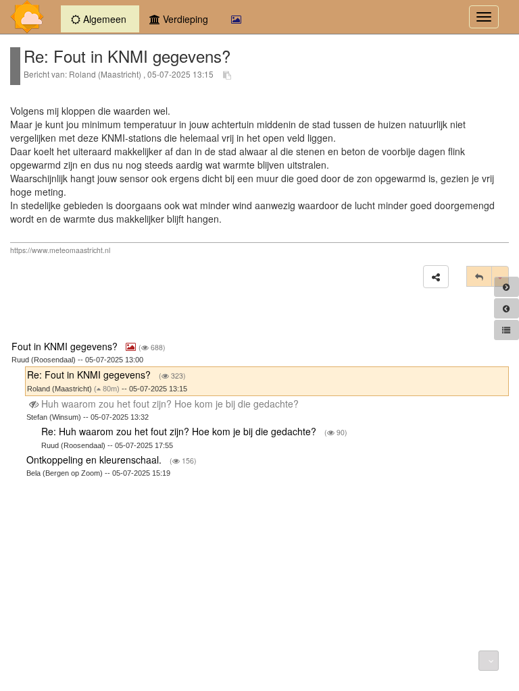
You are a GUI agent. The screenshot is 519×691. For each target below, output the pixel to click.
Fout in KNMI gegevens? (65, 346)
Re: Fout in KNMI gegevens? (90, 374)
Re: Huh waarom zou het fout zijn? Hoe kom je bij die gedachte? (180, 431)
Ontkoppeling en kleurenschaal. (95, 459)
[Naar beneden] (488, 661)
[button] (436, 276)
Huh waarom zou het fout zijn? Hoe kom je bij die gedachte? (170, 403)
